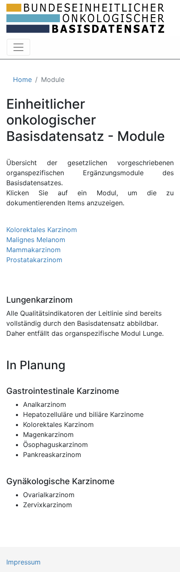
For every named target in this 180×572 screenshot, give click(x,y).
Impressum (23, 562)
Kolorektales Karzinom (41, 229)
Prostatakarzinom (34, 259)
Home (22, 79)
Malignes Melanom (35, 239)
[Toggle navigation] (18, 47)
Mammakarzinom (33, 249)
